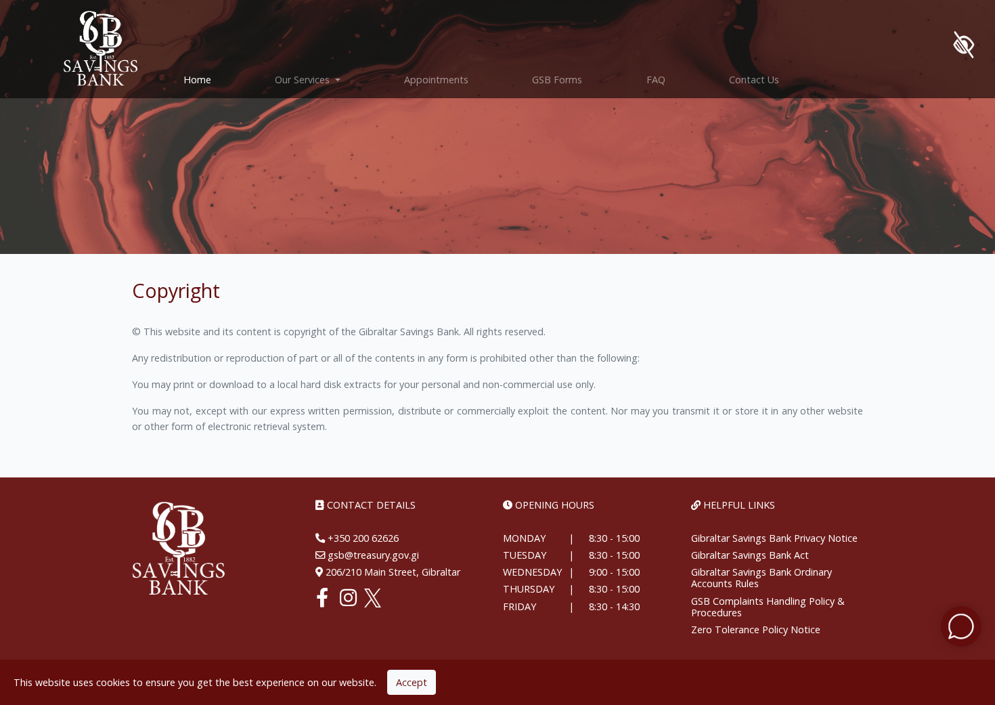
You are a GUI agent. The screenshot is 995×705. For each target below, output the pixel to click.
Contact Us (754, 79)
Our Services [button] (303, 79)
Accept (411, 682)
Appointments (436, 79)
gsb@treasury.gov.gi (372, 555)
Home (213, 79)
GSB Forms (557, 79)
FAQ (655, 79)
